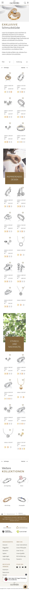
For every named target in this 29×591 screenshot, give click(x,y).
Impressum (5, 570)
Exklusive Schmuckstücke (22, 514)
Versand (5, 575)
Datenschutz (6, 572)
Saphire (4, 553)
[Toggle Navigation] (2, 2)
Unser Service (20, 551)
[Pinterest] (17, 567)
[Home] (14, 2)
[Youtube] (23, 567)
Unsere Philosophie (21, 548)
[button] (10, 73)
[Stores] (28, 2)
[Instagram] (20, 567)
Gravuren (5, 545)
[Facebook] (25, 567)
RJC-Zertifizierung (20, 556)
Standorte (19, 559)
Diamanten (5, 551)
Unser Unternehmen (21, 545)
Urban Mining (6, 559)
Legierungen (6, 556)
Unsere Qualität (20, 553)
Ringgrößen (6, 548)
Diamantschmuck (11, 514)
